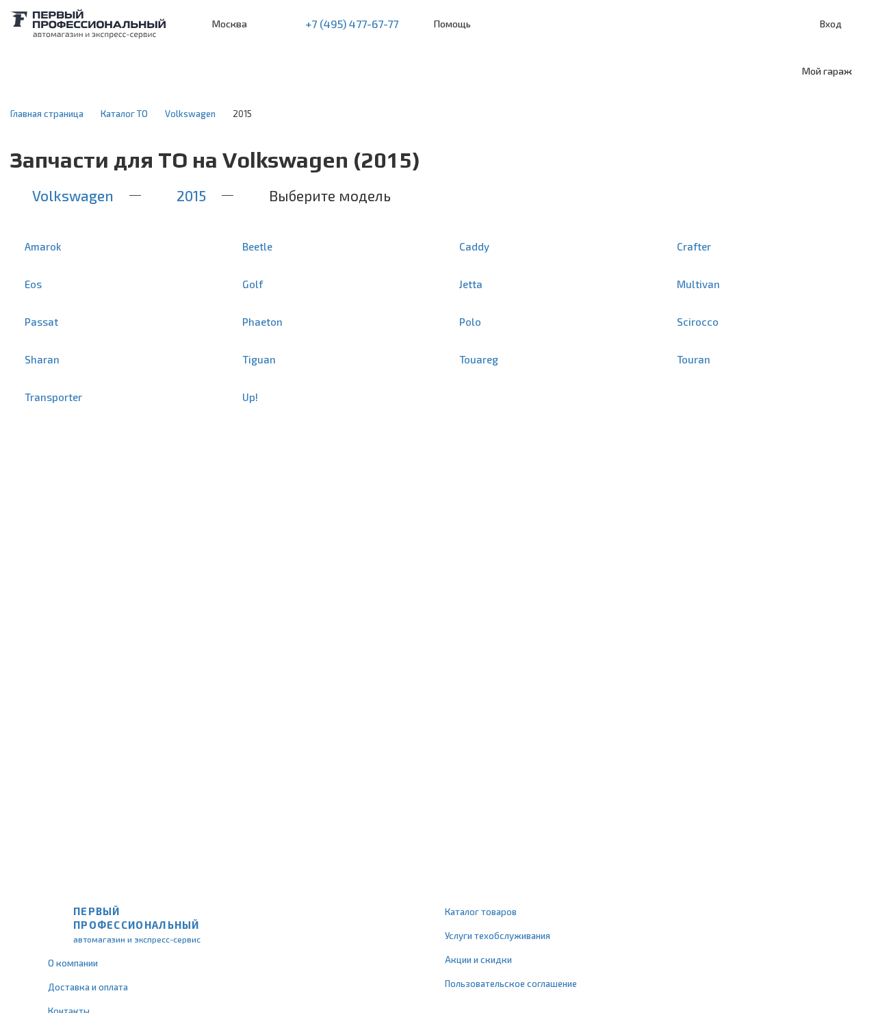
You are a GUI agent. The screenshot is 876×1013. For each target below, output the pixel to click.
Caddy (474, 246)
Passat (41, 322)
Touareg (478, 359)
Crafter (694, 246)
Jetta (470, 284)
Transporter (53, 397)
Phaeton (262, 322)
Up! (250, 397)
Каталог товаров (481, 911)
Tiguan (259, 359)
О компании (73, 963)
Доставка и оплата (88, 987)
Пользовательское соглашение (511, 983)
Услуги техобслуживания (497, 935)
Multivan (698, 284)
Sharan (42, 359)
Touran (693, 359)
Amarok (43, 246)
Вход (831, 23)
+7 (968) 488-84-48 (269, 24)
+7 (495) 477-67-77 (351, 23)
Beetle (257, 246)
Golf (252, 284)
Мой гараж (827, 71)
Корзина (859, 24)
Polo (470, 322)
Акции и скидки (478, 959)
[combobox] (111, 71)
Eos (33, 284)
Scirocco (698, 322)
